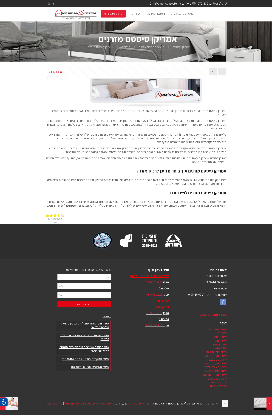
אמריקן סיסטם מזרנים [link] (100, 47)
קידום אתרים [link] (54, 403)
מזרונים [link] (126, 47)
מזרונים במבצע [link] (218, 359)
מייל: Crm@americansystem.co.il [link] (170, 3)
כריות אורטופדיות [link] (216, 352)
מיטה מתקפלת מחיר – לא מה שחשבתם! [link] (85, 359)
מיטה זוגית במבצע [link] (216, 371)
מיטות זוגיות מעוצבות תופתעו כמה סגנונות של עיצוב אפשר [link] (84, 349)
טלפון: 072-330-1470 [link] (211, 3)
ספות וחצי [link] (221, 348)
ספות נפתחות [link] (219, 344)
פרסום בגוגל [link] (71, 403)
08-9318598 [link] (153, 282)
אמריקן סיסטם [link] (181, 47)
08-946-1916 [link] (154, 294)
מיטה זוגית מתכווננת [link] (214, 329)
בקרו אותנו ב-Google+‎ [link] (213, 314)
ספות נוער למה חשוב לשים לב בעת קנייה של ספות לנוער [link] (85, 325)
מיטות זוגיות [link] (219, 337)
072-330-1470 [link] (113, 14)
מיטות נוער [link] (220, 341)
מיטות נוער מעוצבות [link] (215, 375)
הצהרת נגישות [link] (218, 386)
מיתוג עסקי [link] (107, 403)
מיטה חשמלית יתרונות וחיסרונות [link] (90, 367)
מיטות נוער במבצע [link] (216, 356)
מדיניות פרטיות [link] (218, 382)
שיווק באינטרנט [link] (90, 403)
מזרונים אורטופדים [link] (216, 367)
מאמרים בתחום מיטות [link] (151, 47)
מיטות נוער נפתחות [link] (215, 363)
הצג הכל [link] (54, 72)
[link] (4, 402)
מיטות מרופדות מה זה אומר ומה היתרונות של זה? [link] (84, 337)
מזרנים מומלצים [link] (217, 378)
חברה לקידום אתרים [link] (139, 403)
